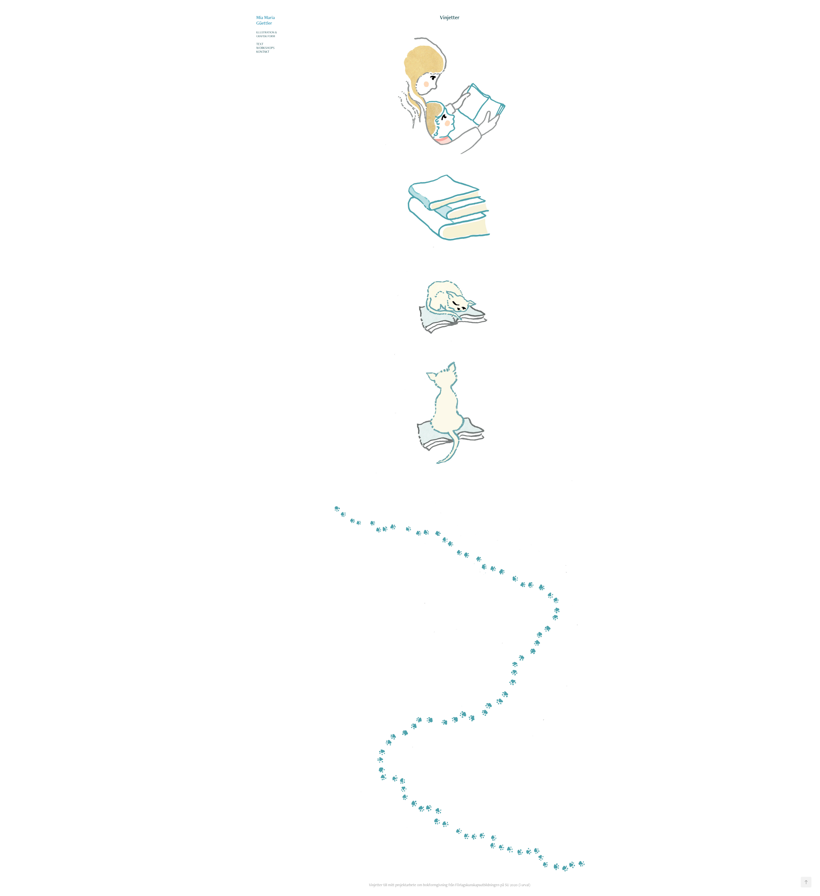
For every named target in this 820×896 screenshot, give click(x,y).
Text (259, 44)
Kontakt (262, 52)
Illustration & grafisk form (266, 34)
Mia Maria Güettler (266, 20)
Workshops (265, 48)
